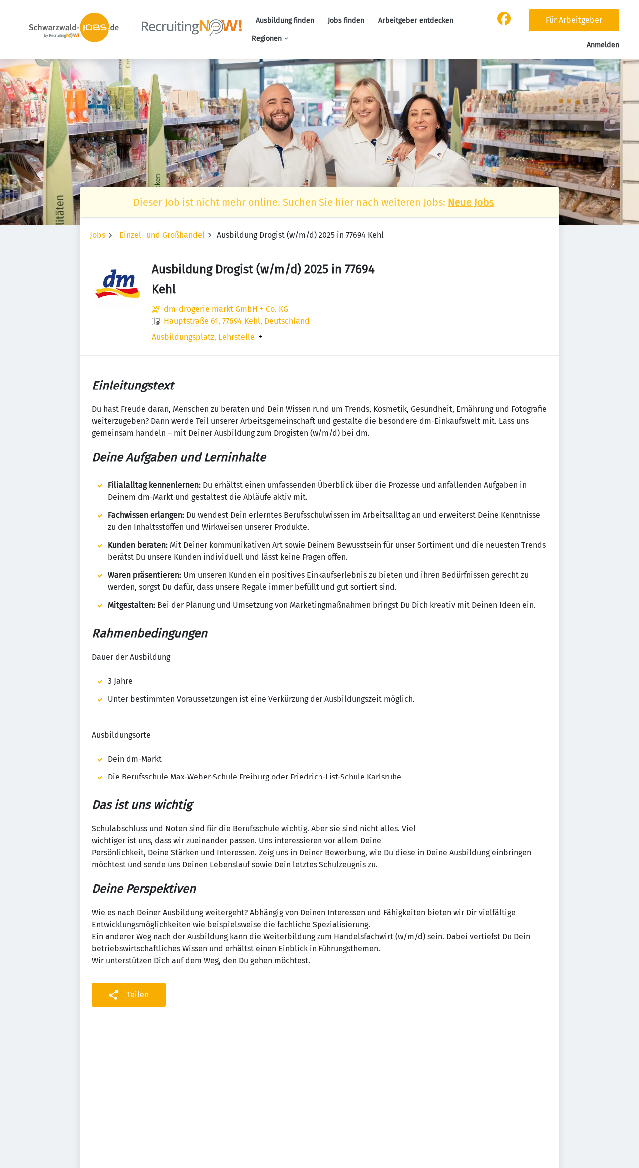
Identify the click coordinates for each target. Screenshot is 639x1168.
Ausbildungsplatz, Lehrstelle (203, 337)
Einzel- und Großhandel (162, 235)
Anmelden (603, 45)
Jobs (97, 235)
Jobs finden (346, 20)
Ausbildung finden (285, 20)
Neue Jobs (471, 202)
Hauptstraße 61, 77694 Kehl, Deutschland (237, 321)
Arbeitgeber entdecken (415, 20)
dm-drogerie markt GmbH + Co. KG (226, 309)
